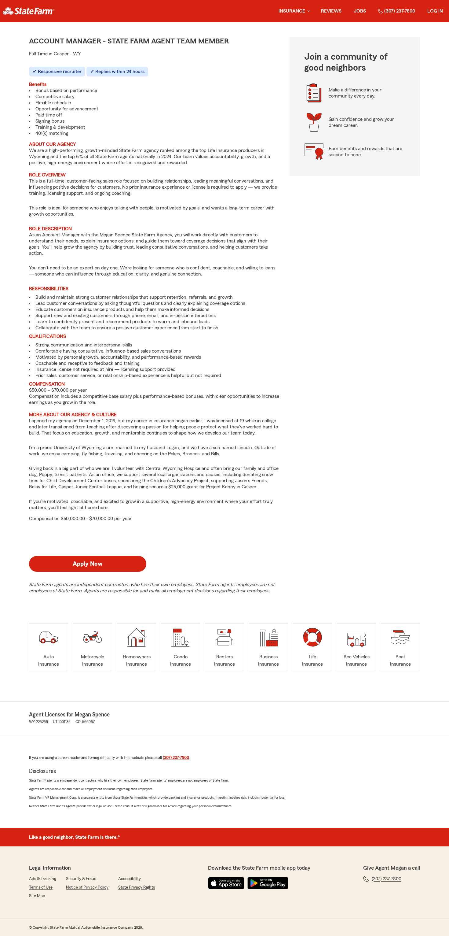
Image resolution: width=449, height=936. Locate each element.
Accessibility (129, 879)
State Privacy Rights (136, 887)
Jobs (360, 11)
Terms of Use (41, 887)
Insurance (292, 11)
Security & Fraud (81, 879)
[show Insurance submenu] (307, 11)
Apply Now (88, 564)
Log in (435, 11)
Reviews (331, 11)
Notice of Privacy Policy (87, 887)
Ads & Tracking (42, 879)
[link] (28, 11)
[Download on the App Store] (226, 883)
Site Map (37, 896)
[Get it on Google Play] (267, 883)
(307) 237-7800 (399, 11)
